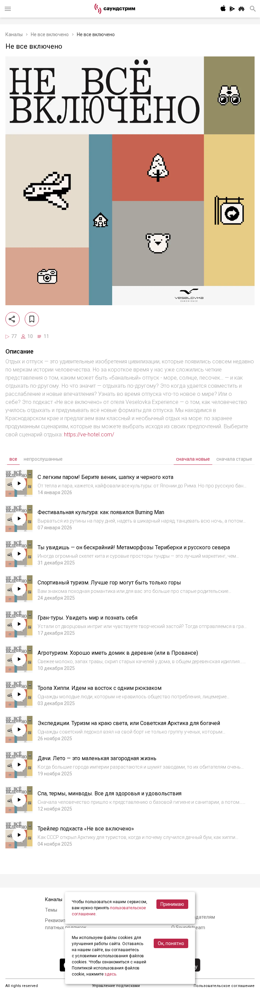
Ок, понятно (171, 943)
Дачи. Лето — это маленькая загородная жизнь (97, 758)
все (13, 459)
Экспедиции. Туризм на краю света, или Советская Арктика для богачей (129, 723)
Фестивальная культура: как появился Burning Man (101, 512)
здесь (110, 974)
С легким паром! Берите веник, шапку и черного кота (105, 477)
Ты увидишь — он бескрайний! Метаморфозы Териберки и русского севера (134, 547)
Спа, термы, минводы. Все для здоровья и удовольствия (109, 793)
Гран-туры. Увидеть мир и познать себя (87, 618)
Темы (51, 910)
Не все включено (50, 34)
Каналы (14, 34)
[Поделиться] (12, 319)
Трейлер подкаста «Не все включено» (86, 828)
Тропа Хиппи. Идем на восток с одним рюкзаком (99, 688)
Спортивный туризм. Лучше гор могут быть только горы (109, 582)
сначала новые (193, 459)
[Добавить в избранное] (32, 319)
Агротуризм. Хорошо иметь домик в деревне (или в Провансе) (118, 653)
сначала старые (234, 459)
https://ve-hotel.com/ (89, 434)
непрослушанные (43, 459)
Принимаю (172, 904)
